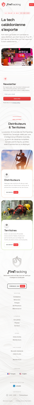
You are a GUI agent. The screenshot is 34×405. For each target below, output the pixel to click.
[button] (31, 4)
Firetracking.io (23, 395)
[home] (11, 5)
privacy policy (16, 102)
